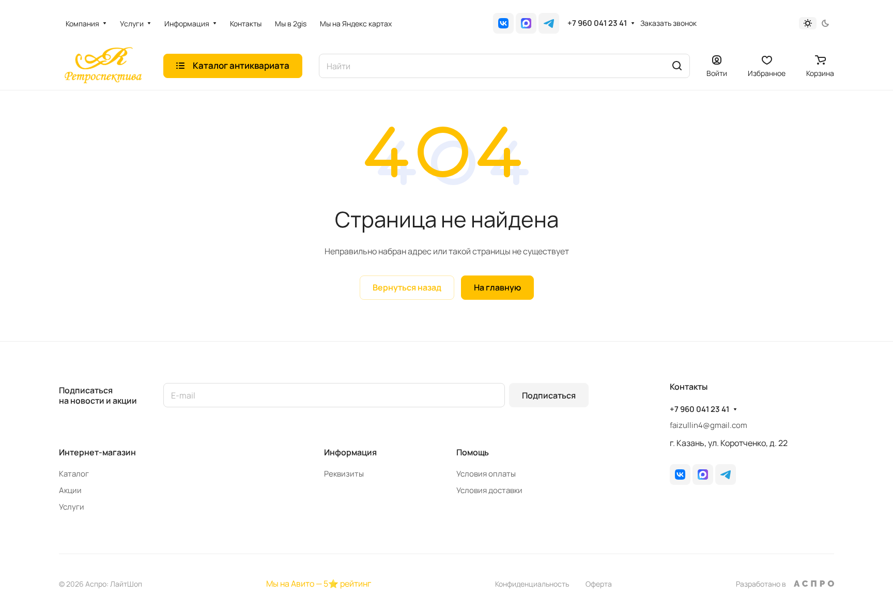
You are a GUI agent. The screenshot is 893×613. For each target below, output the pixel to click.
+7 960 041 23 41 (597, 23)
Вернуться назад (407, 287)
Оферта (599, 584)
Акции (70, 490)
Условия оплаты (486, 473)
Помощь (472, 452)
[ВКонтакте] (503, 23)
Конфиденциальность (532, 584)
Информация (350, 452)
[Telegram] (548, 23)
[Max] (526, 23)
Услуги (71, 506)
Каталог (74, 473)
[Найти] (677, 66)
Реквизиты (344, 473)
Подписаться (549, 395)
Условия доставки (489, 490)
